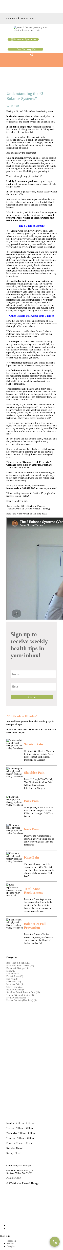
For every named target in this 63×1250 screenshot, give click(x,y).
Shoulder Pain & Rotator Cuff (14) (23, 992)
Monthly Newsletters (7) (18, 997)
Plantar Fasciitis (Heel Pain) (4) (21, 1000)
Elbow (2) (11, 971)
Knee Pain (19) (13, 981)
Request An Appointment (25, 39)
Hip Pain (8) (12, 979)
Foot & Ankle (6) (14, 976)
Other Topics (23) (14, 987)
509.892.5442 (28, 18)
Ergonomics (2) (13, 973)
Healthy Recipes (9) (15, 989)
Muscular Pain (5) (15, 984)
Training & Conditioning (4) (20, 995)
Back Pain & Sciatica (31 (18, 963)
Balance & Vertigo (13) (17, 968)
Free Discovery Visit (26, 49)
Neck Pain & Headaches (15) (20, 965)
